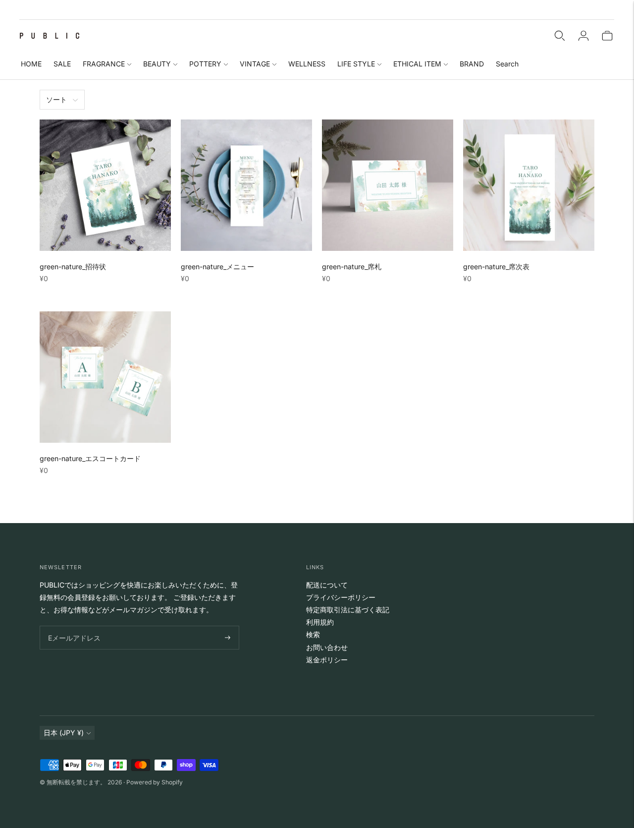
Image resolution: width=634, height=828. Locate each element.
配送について (327, 585)
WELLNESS (306, 63)
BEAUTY (157, 63)
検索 (313, 634)
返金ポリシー (327, 659)
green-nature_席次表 (496, 266)
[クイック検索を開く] (560, 36)
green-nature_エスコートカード (90, 458)
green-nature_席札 (351, 266)
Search (507, 63)
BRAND (472, 63)
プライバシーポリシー (340, 597)
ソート (56, 99)
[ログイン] (583, 36)
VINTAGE (255, 63)
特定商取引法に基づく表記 (347, 609)
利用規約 (320, 622)
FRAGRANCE (104, 63)
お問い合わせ (327, 647)
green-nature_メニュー (217, 266)
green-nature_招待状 (73, 266)
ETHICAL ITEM (417, 63)
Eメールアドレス (72, 626)
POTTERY (205, 63)
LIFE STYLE (356, 63)
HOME (31, 63)
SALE (62, 63)
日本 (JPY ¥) (64, 732)
